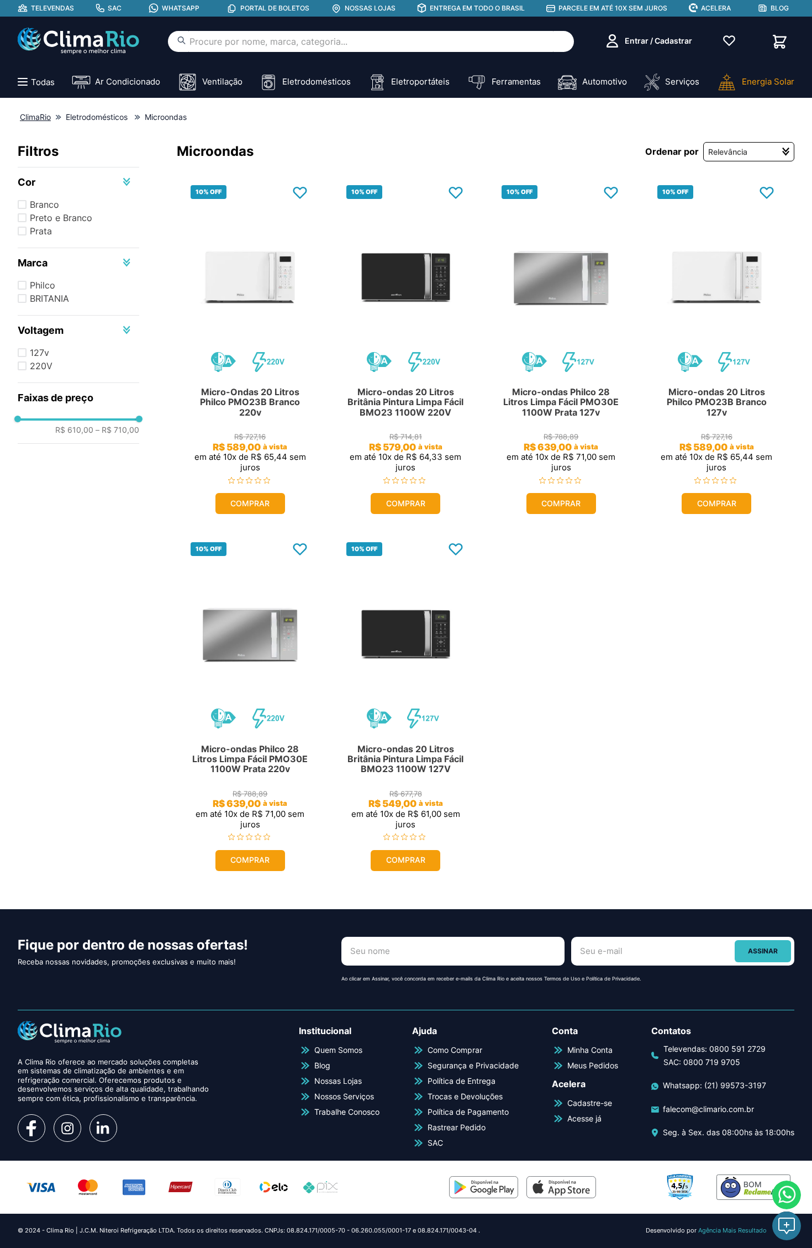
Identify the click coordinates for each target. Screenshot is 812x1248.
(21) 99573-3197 (735, 1085)
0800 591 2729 (737, 1048)
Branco (44, 204)
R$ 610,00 (74, 430)
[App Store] (561, 1187)
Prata (41, 231)
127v (39, 352)
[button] (78, 182)
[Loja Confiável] (679, 1187)
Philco (42, 285)
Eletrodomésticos (97, 117)
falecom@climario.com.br (708, 1109)
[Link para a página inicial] (35, 117)
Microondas (166, 117)
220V (41, 365)
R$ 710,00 (117, 430)
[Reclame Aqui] (753, 1187)
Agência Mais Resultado (732, 1230)
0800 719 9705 (711, 1062)
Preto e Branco (61, 217)
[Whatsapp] (786, 1195)
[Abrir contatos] (786, 1226)
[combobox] (371, 41)
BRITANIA (49, 298)
